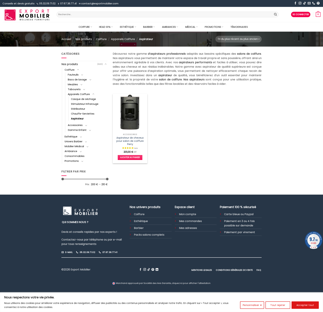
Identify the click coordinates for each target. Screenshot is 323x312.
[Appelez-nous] (313, 3)
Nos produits (83, 39)
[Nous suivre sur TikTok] (304, 3)
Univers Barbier (73, 141)
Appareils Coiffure (123, 39)
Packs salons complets (149, 235)
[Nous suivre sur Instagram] (300, 3)
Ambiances (169, 27)
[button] (301, 14)
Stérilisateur (78, 109)
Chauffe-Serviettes (82, 113)
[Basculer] (106, 64)
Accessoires (75, 125)
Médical (190, 27)
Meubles (73, 84)
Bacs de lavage (77, 79)
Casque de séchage (83, 99)
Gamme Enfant (77, 130)
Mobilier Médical (74, 146)
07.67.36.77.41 (68, 3)
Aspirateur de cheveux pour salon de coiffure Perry (130, 141)
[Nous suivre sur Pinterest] (318, 3)
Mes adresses (188, 228)
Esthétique (127, 27)
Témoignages (239, 27)
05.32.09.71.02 (46, 3)
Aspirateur (77, 118)
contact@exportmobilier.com (98, 3)
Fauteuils (73, 74)
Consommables (74, 156)
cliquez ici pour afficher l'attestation (191, 283)
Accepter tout (305, 305)
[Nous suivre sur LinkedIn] (157, 269)
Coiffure (84, 27)
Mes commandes (190, 221)
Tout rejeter (277, 305)
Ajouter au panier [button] (130, 157)
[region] (161, 302)
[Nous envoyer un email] (309, 3)
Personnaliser (251, 305)
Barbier (148, 27)
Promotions (213, 27)
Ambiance (71, 151)
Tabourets (74, 89)
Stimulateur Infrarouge (84, 104)
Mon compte (187, 214)
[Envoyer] (275, 14)
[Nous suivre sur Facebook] (295, 3)
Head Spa (105, 27)
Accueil (66, 39)
